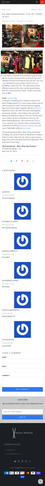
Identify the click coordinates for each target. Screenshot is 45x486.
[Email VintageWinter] (29, 461)
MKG (7, 91)
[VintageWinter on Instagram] (26, 461)
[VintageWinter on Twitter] (15, 461)
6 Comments (29, 21)
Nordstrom (37, 108)
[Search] (38, 2)
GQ (19, 103)
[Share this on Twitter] (11, 161)
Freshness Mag (11, 98)
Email (4, 366)
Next (40, 9)
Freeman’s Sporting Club (28, 125)
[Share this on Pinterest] (22, 161)
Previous (34, 9)
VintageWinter (18, 468)
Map (19, 149)
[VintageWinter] (22, 2)
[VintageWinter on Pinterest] (22, 461)
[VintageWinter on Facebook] (18, 461)
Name (4, 357)
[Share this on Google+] (27, 161)
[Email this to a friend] (33, 161)
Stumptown (26, 128)
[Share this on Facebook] (16, 161)
